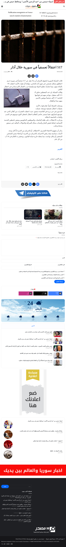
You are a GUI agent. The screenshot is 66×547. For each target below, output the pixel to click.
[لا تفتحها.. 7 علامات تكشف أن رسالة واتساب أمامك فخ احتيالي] (8, 444)
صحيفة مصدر (41, 539)
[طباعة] (29, 76)
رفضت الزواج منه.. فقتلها (56, 451)
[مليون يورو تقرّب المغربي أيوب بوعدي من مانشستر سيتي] (57, 334)
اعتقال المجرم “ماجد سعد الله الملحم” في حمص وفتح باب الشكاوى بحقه (53, 223)
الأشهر (33, 325)
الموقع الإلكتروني (28, 264)
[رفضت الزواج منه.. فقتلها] (8, 454)
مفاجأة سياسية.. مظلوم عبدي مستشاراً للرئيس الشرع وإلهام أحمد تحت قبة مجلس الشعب (41, 431)
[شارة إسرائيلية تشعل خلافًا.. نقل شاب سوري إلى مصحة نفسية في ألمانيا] (13, 214)
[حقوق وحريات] (33, 6)
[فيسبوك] (36, 76)
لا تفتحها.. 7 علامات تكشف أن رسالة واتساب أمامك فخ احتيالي (47, 441)
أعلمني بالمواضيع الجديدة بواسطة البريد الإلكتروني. (52, 278)
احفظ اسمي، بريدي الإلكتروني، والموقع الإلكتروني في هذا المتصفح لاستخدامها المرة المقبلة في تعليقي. (41, 271)
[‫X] (34, 184)
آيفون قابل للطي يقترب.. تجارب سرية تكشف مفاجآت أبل (17, 515)
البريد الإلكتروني (61, 264)
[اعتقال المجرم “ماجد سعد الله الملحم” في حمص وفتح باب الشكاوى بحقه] (53, 214)
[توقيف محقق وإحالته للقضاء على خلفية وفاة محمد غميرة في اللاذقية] (57, 355)
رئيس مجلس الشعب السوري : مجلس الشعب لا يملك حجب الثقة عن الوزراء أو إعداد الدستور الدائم (28, 346)
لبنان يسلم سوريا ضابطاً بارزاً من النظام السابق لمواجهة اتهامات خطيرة (35, 360)
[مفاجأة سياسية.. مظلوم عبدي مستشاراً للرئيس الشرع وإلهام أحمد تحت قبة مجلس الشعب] (8, 434)
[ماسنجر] (30, 184)
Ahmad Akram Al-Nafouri (21, 539)
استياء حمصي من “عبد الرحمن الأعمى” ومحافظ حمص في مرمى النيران (35, 339)
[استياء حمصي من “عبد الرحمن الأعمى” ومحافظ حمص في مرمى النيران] (57, 341)
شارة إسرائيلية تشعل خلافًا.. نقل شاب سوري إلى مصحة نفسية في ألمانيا (14, 223)
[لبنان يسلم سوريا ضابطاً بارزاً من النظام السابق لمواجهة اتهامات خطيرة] (57, 363)
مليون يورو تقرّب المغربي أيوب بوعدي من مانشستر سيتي (38, 331)
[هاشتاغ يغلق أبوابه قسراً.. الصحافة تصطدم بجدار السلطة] (33, 214)
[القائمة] (2, 7)
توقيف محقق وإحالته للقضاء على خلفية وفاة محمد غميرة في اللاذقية (36, 353)
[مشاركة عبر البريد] (33, 76)
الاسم (63, 257)
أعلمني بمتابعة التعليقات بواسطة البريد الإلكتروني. (53, 274)
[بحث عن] (64, 7)
